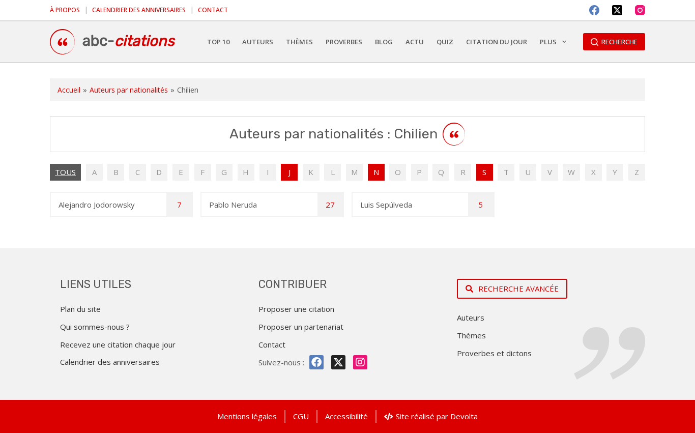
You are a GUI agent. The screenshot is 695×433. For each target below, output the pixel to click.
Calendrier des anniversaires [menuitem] (139, 10)
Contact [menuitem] (213, 10)
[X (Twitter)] (617, 10)
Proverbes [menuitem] (344, 41)
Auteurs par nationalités (129, 90)
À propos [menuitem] (65, 10)
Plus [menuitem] (548, 41)
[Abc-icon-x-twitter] (338, 362)
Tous (65, 172)
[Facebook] (594, 10)
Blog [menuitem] (384, 41)
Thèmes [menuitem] (299, 41)
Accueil (68, 90)
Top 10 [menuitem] (218, 41)
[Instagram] (640, 10)
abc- (128, 40)
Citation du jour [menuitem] (496, 41)
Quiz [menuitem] (445, 41)
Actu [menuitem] (415, 41)
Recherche (619, 41)
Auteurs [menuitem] (257, 41)
